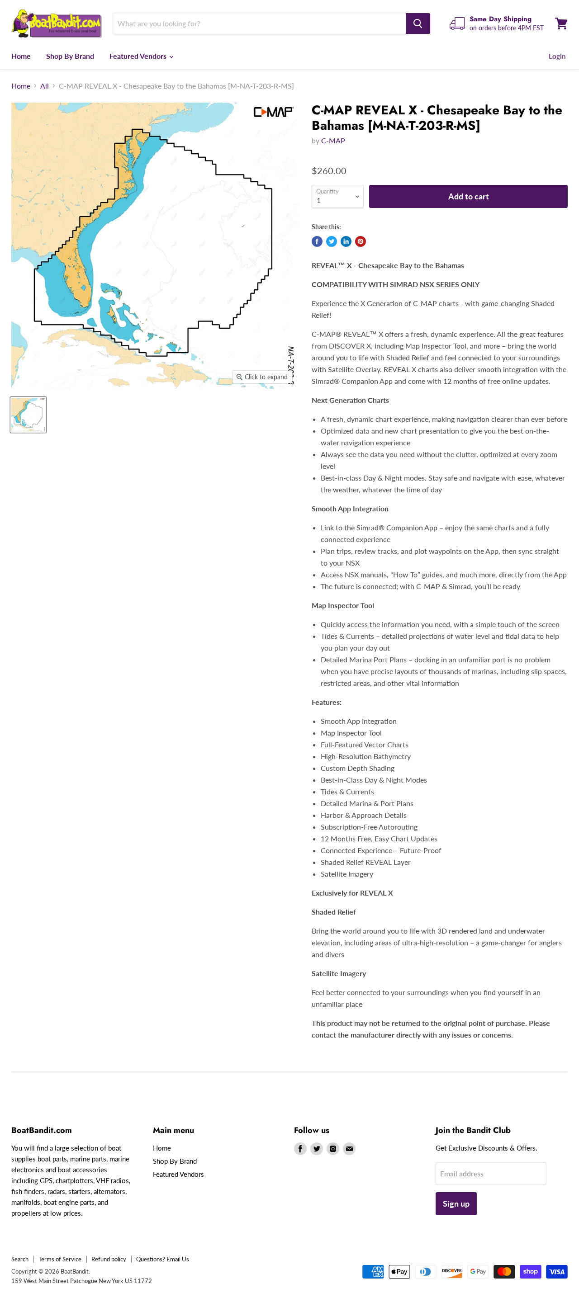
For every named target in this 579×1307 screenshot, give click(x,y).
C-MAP (333, 140)
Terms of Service (59, 1259)
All (44, 86)
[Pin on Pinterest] (360, 241)
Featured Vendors (138, 56)
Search (19, 1259)
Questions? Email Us (162, 1259)
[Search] (418, 23)
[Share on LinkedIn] (346, 241)
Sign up (456, 1203)
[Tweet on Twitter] (331, 241)
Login (557, 56)
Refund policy (108, 1259)
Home (21, 56)
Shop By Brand (70, 56)
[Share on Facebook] (317, 241)
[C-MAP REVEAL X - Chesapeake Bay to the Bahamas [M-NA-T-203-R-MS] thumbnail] (28, 415)
